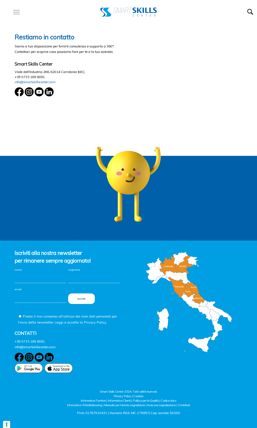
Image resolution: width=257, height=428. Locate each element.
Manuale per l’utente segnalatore (124, 405)
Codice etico (168, 400)
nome (18, 269)
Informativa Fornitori (93, 400)
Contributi (184, 405)
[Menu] (15, 12)
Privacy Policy (122, 396)
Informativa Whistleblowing (84, 405)
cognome (74, 269)
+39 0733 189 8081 (30, 77)
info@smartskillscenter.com (35, 82)
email (18, 289)
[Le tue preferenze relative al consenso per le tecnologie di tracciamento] (6, 424)
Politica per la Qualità (146, 400)
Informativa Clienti (119, 400)
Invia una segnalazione (161, 405)
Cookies (138, 396)
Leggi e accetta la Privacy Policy (80, 322)
